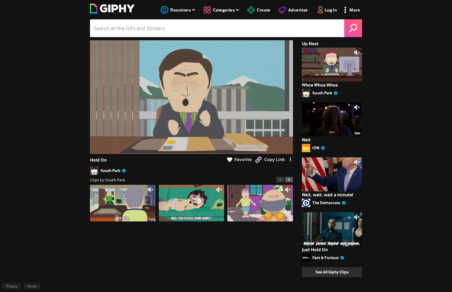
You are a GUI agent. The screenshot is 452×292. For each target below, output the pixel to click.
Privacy (11, 286)
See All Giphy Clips (332, 272)
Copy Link (274, 159)
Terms (32, 286)
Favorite (243, 159)
